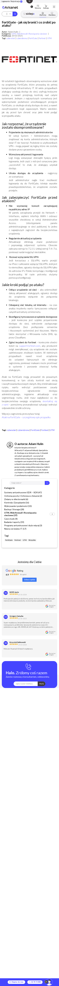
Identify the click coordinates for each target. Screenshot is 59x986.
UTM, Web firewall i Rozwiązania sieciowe (29, 34)
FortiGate (33, 38)
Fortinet (42, 38)
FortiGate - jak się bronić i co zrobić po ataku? (29, 23)
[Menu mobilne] (54, 6)
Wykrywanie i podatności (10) (18, 506)
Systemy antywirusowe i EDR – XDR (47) (23, 492)
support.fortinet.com (29, 345)
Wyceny (38, 8)
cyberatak (10, 38)
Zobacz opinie (29, 580)
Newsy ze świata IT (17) (15, 528)
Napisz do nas (17, 982)
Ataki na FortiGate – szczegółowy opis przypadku (26, 417)
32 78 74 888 (36, 982)
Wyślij (41, 684)
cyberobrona (22, 38)
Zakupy (46, 8)
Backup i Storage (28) (14, 509)
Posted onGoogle (52, 606)
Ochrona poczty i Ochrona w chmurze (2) (23, 496)
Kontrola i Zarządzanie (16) (16, 502)
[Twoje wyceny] (38, 6)
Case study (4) (11, 518)
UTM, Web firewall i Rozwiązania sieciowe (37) (20, 514)
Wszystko (32, 540)
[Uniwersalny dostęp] (32, 6)
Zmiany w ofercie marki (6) (16, 499)
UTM (49, 38)
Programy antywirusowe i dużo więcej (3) (23, 525)
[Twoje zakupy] (46, 6)
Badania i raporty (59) (14, 522)
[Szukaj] (15, 14)
